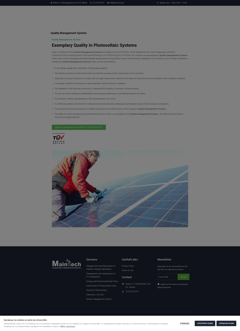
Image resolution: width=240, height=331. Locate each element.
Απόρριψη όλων (205, 323)
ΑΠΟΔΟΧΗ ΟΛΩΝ (226, 323)
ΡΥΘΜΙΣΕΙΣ (185, 323)
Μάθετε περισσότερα (67, 326)
